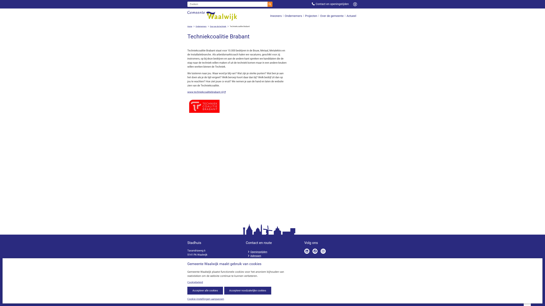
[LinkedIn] (306, 251)
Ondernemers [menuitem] (293, 16)
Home (189, 26)
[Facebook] (315, 251)
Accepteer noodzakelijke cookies (247, 290)
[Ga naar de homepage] (212, 16)
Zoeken (270, 4)
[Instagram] (323, 251)
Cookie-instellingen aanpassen (205, 299)
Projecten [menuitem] (311, 16)
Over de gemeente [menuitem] (332, 16)
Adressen (255, 255)
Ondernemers (201, 26)
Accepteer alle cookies (205, 290)
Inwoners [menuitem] (276, 16)
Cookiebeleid (195, 282)
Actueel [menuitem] (351, 16)
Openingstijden (258, 251)
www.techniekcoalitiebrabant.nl (205, 92)
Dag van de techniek (218, 26)
